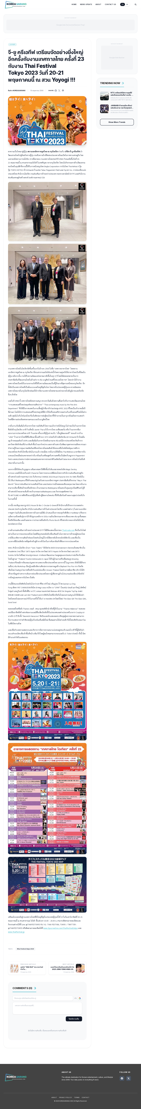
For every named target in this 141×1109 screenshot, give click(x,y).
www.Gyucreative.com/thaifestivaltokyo (60, 928)
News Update (86, 4)
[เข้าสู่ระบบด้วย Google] (80, 998)
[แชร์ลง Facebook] (56, 90)
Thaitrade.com (68, 530)
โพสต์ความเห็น (74, 1019)
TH (123, 4)
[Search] (135, 4)
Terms (77, 1097)
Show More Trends (117, 122)
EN (127, 4)
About (98, 4)
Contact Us (110, 4)
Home (74, 4)
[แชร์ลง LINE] (63, 90)
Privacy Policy (65, 1097)
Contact (85, 1097)
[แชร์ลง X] (59, 90)
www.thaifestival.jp (16, 932)
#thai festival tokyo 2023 (25, 949)
